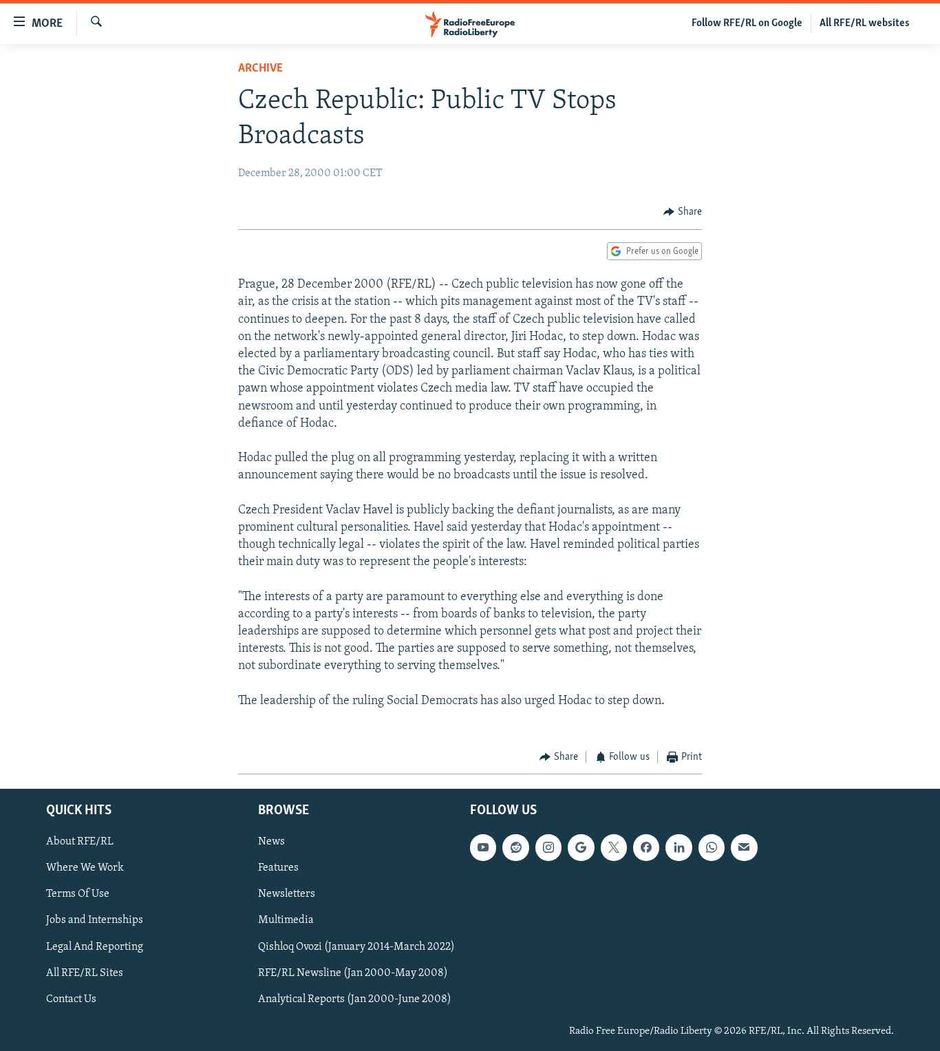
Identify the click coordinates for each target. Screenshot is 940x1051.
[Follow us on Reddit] (515, 847)
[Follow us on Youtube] (483, 847)
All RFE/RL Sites (84, 972)
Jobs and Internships (94, 920)
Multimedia (286, 920)
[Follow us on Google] (581, 847)
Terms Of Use (77, 894)
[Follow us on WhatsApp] (711, 847)
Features (278, 867)
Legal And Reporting (94, 946)
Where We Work (85, 867)
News (271, 841)
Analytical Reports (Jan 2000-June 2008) (354, 998)
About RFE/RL (80, 841)
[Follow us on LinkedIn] (678, 847)
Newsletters (286, 894)
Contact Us (71, 998)
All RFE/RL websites (865, 23)
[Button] (682, 212)
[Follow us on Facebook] (646, 847)
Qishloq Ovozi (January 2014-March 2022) (356, 946)
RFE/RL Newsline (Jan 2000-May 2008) (353, 972)
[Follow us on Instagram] (548, 847)
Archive (260, 69)
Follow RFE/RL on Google (747, 23)
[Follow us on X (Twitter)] (614, 847)
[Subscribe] (744, 847)
